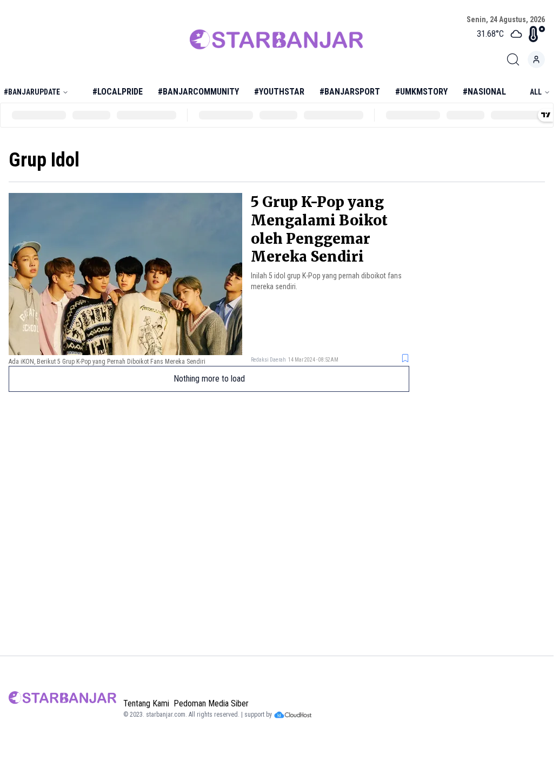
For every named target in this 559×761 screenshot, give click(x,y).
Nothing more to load (209, 378)
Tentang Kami (146, 703)
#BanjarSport (350, 91)
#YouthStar (279, 91)
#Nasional (484, 91)
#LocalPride (117, 91)
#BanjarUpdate (32, 92)
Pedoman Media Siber (211, 703)
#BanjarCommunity (198, 91)
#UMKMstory (421, 91)
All (536, 92)
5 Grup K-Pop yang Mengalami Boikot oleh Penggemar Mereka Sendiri (319, 229)
